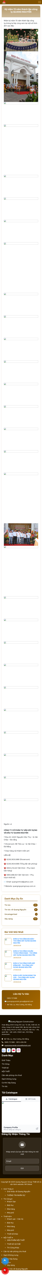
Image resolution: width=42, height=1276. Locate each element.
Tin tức (8, 905)
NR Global (28, 1184)
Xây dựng (9, 919)
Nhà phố (10, 1213)
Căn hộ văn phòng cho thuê (15, 1251)
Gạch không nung (9, 1079)
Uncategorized (11, 914)
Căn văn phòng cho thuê (12, 1075)
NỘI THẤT (6, 1071)
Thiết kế (5, 1068)
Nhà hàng (11, 1209)
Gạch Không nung (11, 1255)
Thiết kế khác (12, 1234)
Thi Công (5, 1064)
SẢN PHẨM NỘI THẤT (16, 1240)
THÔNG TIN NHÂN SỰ (16, 1195)
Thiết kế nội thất (13, 1244)
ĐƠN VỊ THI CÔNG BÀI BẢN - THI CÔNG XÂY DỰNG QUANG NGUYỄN (24, 941)
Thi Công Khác (13, 1248)
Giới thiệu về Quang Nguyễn (18, 1191)
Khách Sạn (11, 1201)
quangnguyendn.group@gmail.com (18, 1045)
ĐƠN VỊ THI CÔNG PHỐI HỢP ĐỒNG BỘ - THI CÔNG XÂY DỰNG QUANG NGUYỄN (24, 965)
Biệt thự (10, 1205)
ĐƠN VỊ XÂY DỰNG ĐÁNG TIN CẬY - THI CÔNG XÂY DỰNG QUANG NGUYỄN (24, 977)
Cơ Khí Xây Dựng (9, 1083)
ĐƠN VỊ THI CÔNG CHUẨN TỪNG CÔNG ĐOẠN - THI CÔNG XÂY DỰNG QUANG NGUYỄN (25, 953)
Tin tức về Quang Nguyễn (15, 910)
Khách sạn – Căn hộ (15, 1219)
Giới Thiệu (6, 1060)
